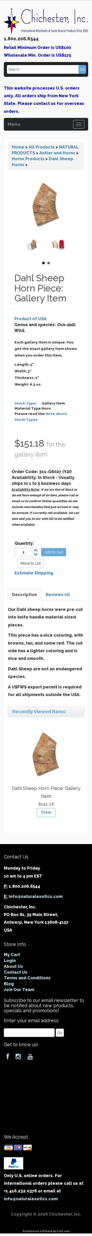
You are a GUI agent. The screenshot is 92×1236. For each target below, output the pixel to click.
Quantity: (24, 543)
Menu (14, 123)
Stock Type (25, 403)
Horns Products (28, 158)
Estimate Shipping (34, 573)
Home (18, 147)
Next (61, 247)
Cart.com (63, 1231)
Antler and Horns (57, 153)
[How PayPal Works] (13, 1162)
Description (24, 594)
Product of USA (30, 318)
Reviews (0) (58, 594)
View (46, 812)
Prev (31, 247)
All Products (42, 147)
